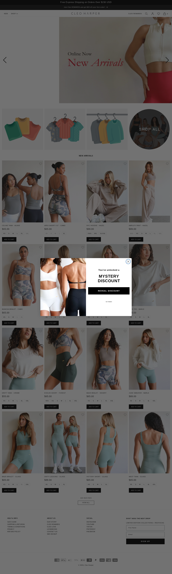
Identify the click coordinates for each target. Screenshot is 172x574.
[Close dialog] (128, 261)
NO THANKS (109, 301)
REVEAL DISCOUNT (109, 291)
